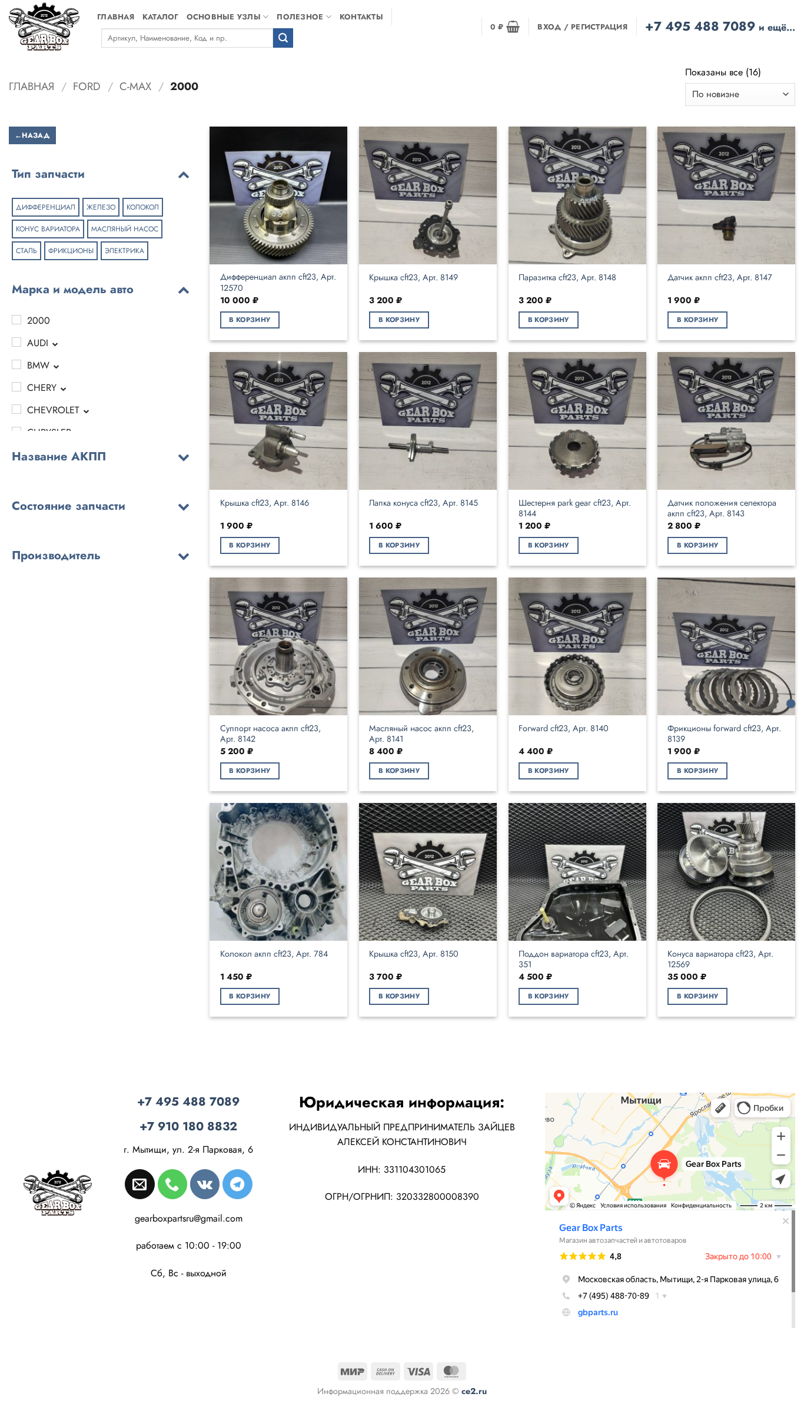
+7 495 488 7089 (720, 26)
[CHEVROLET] (16, 409)
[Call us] (172, 1184)
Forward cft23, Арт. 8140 (564, 728)
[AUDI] (16, 342)
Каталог (160, 16)
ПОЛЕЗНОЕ (300, 16)
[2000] (16, 319)
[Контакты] (790, 703)
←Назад (32, 135)
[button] (505, 26)
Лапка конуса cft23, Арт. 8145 (423, 503)
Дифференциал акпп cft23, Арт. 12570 (278, 282)
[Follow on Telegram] (237, 1184)
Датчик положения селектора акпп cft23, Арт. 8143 (721, 508)
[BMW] (16, 364)
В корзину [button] (249, 319)
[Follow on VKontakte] (205, 1184)
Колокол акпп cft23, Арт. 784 (274, 954)
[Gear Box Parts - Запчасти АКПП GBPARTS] (44, 26)
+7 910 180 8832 (188, 1126)
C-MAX (135, 86)
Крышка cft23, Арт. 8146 (264, 503)
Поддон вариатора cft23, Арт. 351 (574, 959)
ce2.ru (474, 1391)
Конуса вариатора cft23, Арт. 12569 (720, 959)
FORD (87, 86)
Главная (115, 16)
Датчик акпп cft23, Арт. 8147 (719, 277)
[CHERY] (16, 386)
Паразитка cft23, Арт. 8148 (567, 277)
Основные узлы (224, 16)
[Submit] (283, 38)
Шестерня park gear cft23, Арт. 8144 (575, 508)
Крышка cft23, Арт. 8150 (414, 954)
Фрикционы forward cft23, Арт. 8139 (724, 734)
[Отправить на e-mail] (139, 1184)
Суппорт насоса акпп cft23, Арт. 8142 (270, 734)
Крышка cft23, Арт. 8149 (413, 277)
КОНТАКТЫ (361, 16)
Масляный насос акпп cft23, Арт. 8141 (421, 734)
